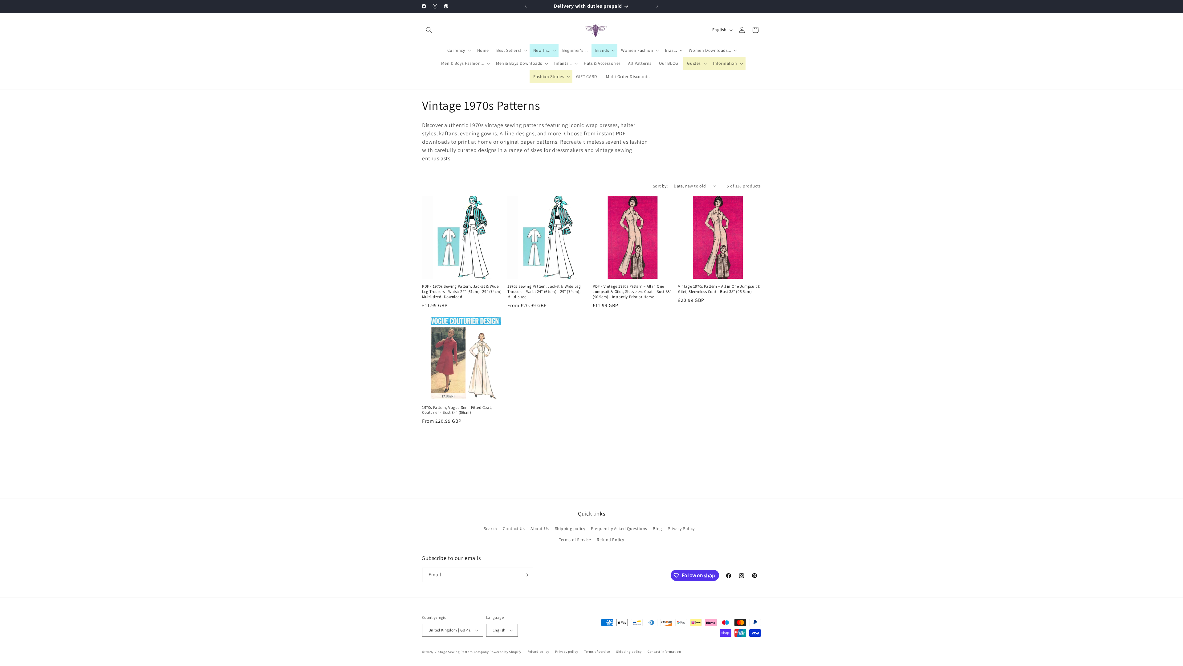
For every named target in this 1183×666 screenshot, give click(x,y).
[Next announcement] (657, 6)
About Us (540, 528)
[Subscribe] (526, 575)
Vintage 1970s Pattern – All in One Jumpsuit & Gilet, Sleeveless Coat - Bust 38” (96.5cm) (719, 289)
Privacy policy (566, 651)
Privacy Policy (681, 528)
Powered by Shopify (505, 652)
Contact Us (514, 528)
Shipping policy (570, 528)
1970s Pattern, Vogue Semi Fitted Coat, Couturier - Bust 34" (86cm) (457, 410)
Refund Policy (610, 539)
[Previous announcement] (526, 6)
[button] (429, 30)
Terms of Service (575, 539)
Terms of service (597, 651)
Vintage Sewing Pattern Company (462, 652)
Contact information (664, 651)
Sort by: (660, 186)
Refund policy (538, 651)
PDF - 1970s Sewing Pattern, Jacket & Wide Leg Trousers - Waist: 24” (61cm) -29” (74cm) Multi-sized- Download (462, 291)
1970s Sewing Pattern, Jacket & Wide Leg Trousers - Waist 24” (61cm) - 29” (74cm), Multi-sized (544, 291)
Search (490, 528)
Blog (657, 528)
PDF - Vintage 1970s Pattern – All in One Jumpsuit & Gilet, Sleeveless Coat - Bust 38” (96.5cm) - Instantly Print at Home (632, 291)
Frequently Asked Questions (619, 528)
